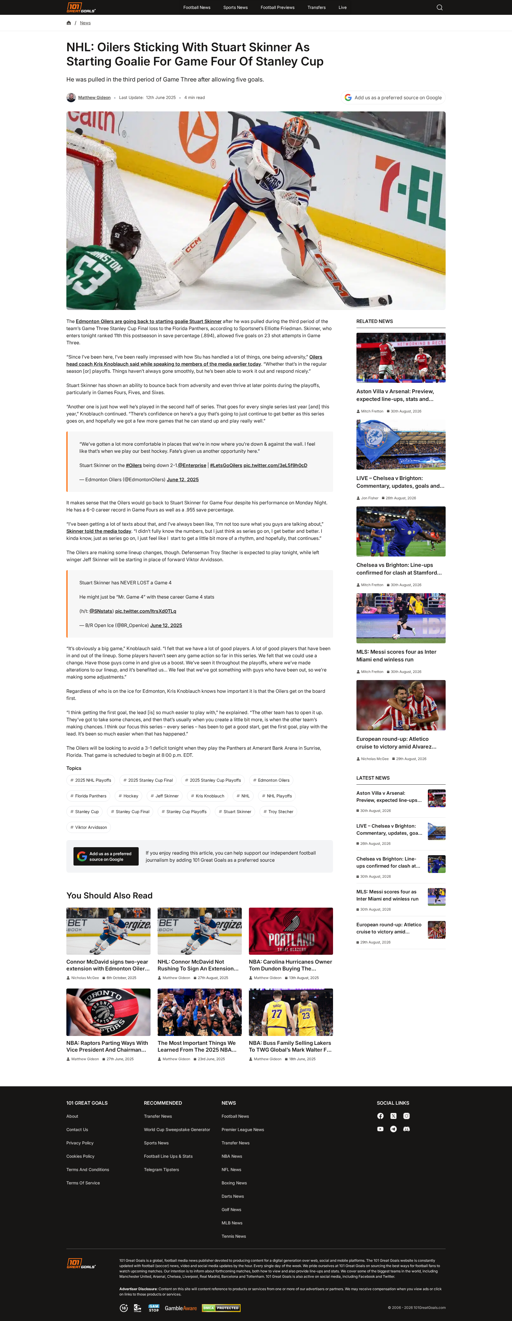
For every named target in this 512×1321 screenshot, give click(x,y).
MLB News (232, 1222)
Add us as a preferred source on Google (398, 97)
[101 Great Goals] (85, 1286)
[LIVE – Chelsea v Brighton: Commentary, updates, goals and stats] (401, 445)
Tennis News (234, 1236)
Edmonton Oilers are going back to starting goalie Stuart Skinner (149, 321)
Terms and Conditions (87, 1169)
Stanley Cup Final (132, 811)
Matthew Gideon (94, 97)
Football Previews (278, 7)
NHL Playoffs (279, 795)
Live (343, 7)
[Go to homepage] (81, 7)
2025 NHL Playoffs (93, 780)
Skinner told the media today (98, 531)
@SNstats (100, 611)
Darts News (233, 1196)
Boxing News (234, 1182)
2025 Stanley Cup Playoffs (215, 780)
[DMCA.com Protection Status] (221, 1310)
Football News (196, 7)
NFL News (231, 1169)
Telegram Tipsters (161, 1169)
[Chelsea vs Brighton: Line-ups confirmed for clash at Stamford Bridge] (401, 531)
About (72, 1116)
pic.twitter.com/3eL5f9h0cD (275, 465)
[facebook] (380, 1116)
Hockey (131, 795)
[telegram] (393, 1129)
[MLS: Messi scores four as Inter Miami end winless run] (401, 618)
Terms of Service (83, 1182)
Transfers (317, 7)
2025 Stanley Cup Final (150, 780)
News (85, 22)
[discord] (406, 1129)
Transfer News (158, 1116)
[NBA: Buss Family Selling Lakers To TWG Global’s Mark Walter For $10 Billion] (291, 1012)
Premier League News (243, 1129)
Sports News (235, 7)
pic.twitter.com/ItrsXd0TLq (145, 611)
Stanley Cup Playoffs (187, 811)
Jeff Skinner (167, 795)
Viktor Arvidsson (91, 827)
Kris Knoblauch (210, 795)
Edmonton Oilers (273, 780)
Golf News (231, 1209)
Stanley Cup (87, 811)
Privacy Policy (80, 1142)
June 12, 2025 (183, 479)
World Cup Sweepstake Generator (177, 1129)
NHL (245, 795)
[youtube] (380, 1129)
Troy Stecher (280, 811)
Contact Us (77, 1129)
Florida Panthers (90, 795)
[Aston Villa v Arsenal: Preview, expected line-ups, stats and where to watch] (401, 358)
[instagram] (406, 1116)
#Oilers (134, 465)
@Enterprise (192, 465)
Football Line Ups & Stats (168, 1156)
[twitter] (393, 1116)
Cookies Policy (80, 1156)
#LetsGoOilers (226, 465)
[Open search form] (440, 7)
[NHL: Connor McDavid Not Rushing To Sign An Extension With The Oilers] (200, 931)
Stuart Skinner (237, 811)
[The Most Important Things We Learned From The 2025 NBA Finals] (200, 1012)
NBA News (232, 1156)
